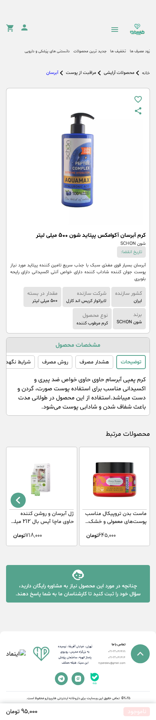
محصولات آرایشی (119, 73)
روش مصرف (55, 362)
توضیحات (131, 362)
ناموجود (137, 711)
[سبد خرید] (10, 30)
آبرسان (52, 73)
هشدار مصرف (94, 362)
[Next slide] (18, 500)
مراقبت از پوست (81, 73)
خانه (146, 73)
